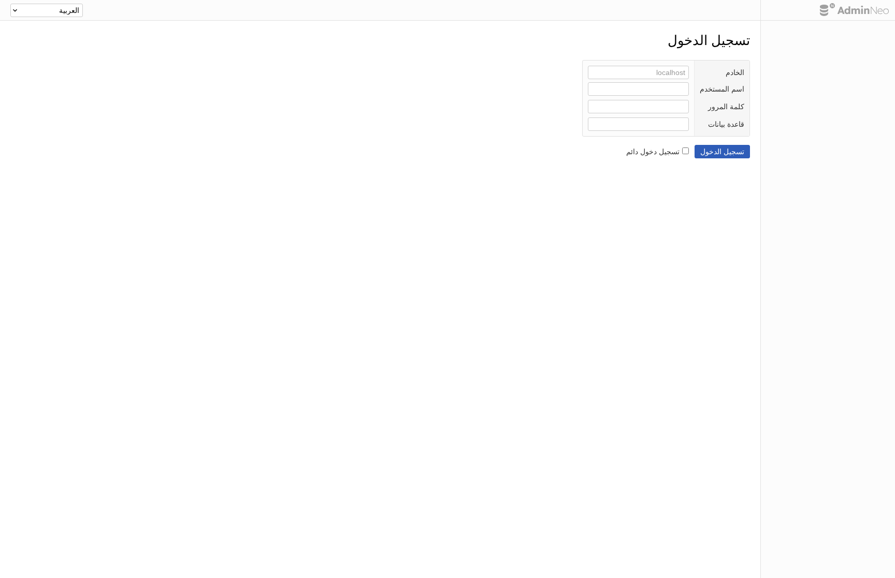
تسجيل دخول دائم (653, 151)
